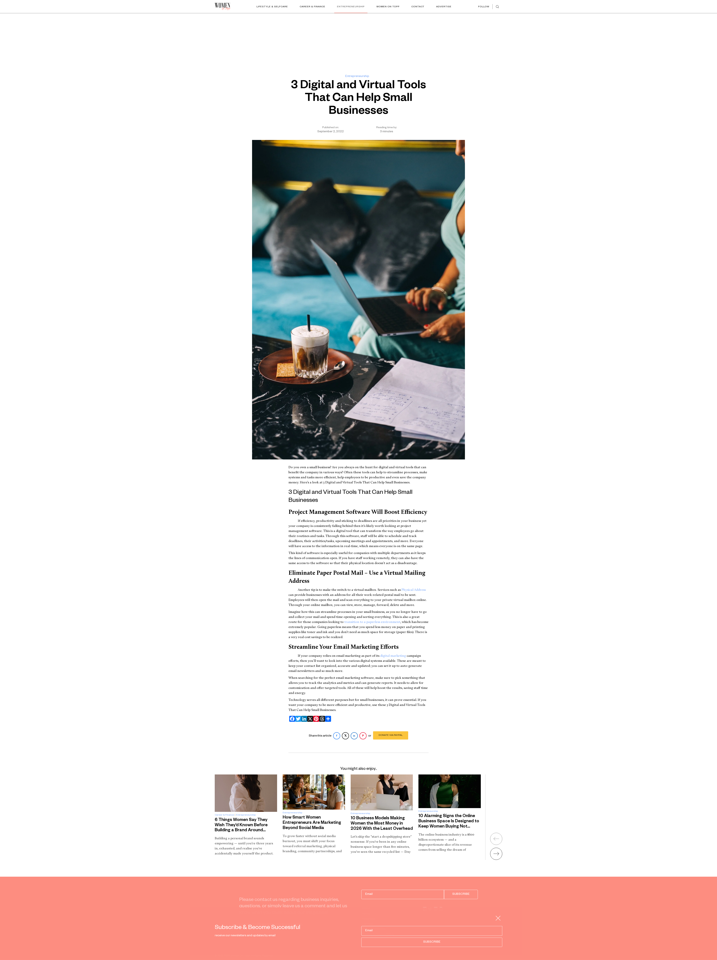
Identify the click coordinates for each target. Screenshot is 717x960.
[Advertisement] (358, 41)
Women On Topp (388, 7)
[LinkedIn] (303, 719)
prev (496, 839)
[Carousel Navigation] (491, 845)
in (354, 736)
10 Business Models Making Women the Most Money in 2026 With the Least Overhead (382, 823)
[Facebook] (291, 719)
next (496, 854)
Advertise (443, 7)
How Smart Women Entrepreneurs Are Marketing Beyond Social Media (312, 823)
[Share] (327, 719)
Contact (417, 7)
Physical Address (413, 590)
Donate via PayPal (391, 735)
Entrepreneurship (351, 7)
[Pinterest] (315, 719)
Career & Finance (312, 7)
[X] (309, 719)
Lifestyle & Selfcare (272, 7)
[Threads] (321, 719)
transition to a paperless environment (372, 622)
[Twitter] (297, 719)
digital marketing (393, 656)
